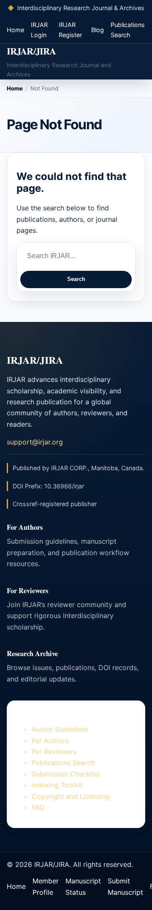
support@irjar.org (35, 442)
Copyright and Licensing (71, 796)
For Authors (50, 740)
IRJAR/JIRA (31, 51)
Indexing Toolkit (57, 785)
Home (15, 29)
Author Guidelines (60, 729)
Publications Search (63, 762)
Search (76, 279)
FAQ (38, 807)
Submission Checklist (66, 774)
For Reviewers (54, 751)
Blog (97, 29)
